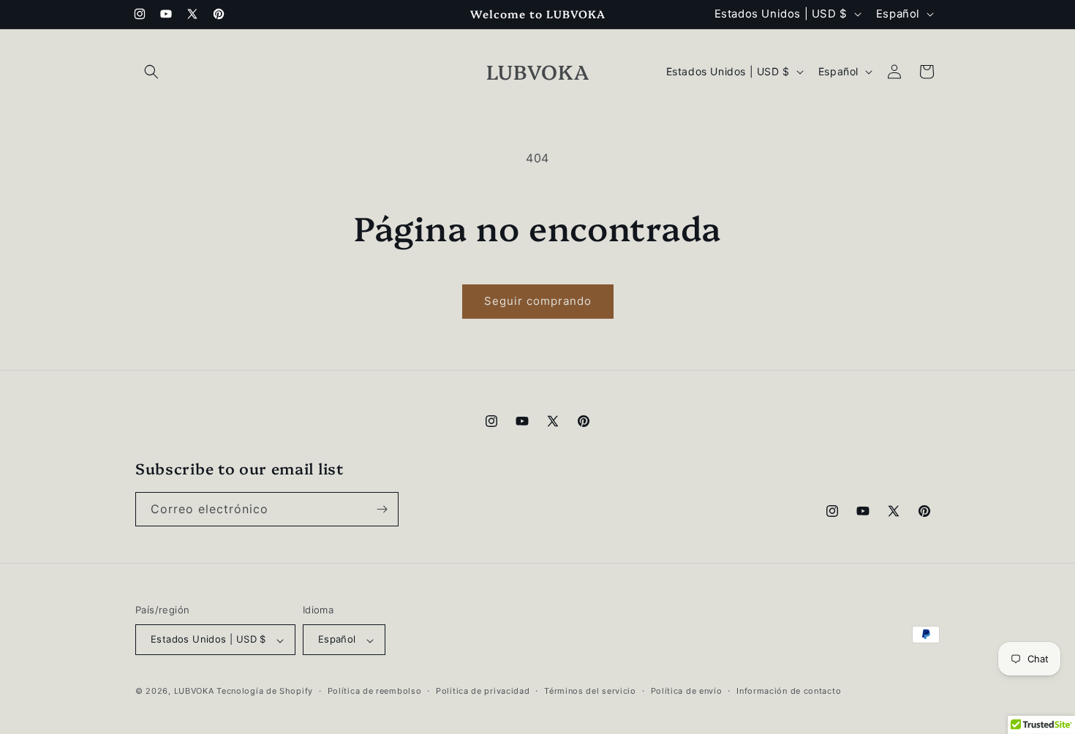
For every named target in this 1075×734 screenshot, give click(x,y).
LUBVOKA (194, 691)
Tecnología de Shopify (264, 691)
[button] (151, 72)
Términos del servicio (590, 691)
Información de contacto (788, 691)
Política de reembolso (375, 691)
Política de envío (687, 691)
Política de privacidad (482, 691)
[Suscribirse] (382, 509)
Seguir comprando (538, 301)
